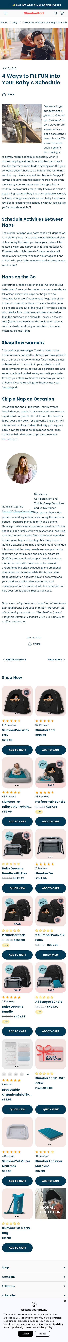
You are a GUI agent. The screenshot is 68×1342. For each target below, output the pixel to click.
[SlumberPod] (50, 701)
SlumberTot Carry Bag (16, 1230)
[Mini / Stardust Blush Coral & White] (4, 1074)
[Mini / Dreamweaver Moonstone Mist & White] (16, 1074)
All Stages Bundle (48, 1002)
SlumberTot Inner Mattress (49, 1163)
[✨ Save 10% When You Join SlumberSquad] (34, 5)
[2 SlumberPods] (17, 911)
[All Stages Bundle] (50, 977)
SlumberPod (45, 730)
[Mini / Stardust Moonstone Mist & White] (10, 1074)
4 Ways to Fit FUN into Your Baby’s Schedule (45, 22)
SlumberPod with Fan (15, 732)
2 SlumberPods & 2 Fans (49, 937)
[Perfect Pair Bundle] (50, 772)
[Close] (65, 1300)
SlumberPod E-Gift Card (50, 1080)
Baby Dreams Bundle (12, 1009)
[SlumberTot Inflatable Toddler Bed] (17, 772)
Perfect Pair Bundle (50, 802)
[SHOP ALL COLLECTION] (50, 1203)
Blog (15, 22)
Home (4, 22)
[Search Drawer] (55, 13)
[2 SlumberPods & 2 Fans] (50, 911)
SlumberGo (44, 873)
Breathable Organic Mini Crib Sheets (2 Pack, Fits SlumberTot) (17, 1092)
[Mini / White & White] (22, 1074)
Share (10, 94)
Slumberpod (9, 387)
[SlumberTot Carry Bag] (17, 1203)
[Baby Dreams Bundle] (17, 977)
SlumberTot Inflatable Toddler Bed (16, 804)
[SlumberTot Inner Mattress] (50, 1132)
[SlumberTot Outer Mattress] (17, 1132)
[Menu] (6, 13)
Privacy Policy (45, 1327)
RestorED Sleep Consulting (18, 511)
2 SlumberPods (13, 935)
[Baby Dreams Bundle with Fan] (17, 844)
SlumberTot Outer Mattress (16, 1163)
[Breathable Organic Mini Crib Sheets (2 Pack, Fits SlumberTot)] (17, 1054)
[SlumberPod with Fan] (17, 701)
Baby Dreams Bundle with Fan (14, 870)
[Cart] (62, 13)
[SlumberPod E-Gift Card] (50, 1054)
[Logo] (34, 13)
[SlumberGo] (50, 844)
